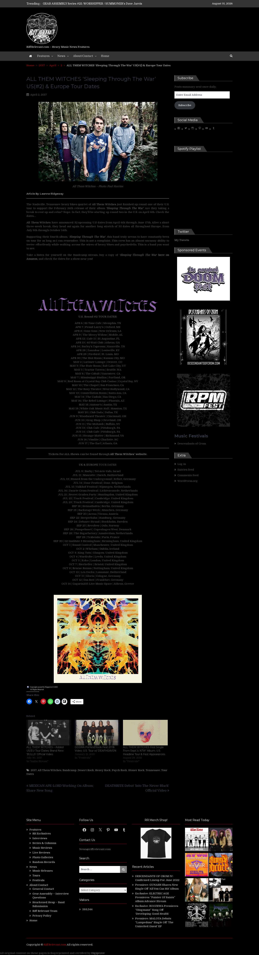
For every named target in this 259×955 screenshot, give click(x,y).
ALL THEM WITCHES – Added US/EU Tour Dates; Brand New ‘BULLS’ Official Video (45, 751)
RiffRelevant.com (55, 944)
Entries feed (185, 469)
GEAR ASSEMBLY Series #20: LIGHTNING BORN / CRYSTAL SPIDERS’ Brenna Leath (101, 3)
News (61, 56)
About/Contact (83, 56)
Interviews (39, 838)
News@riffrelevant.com (95, 849)
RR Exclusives (41, 833)
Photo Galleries (42, 857)
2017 (34, 770)
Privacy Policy (41, 915)
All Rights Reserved (37, 689)
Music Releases (42, 870)
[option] (96, 4)
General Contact (43, 888)
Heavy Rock (103, 770)
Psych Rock (119, 770)
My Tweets (181, 240)
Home (105, 56)
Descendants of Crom (191, 443)
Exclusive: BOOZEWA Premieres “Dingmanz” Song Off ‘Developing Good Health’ (156, 909)
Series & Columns (44, 843)
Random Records (43, 862)
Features (43, 56)
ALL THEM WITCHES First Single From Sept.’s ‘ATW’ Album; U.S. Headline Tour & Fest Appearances (144, 751)
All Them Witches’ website (128, 454)
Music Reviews (42, 847)
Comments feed (188, 475)
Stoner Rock (136, 770)
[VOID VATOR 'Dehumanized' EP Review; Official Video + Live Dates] (196, 865)
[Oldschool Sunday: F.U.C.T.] (221, 890)
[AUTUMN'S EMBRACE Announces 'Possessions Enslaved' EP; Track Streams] (221, 865)
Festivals (38, 880)
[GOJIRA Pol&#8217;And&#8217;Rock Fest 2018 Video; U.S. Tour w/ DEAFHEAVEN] (97, 732)
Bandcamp (69, 770)
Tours (36, 875)
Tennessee (153, 770)
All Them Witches (49, 770)
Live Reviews (41, 852)
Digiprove (98, 953)
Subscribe (184, 105)
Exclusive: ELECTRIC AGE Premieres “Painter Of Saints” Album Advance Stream (155, 897)
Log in (181, 464)
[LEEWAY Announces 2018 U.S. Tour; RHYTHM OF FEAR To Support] (196, 915)
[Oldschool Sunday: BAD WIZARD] (196, 890)
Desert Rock (86, 770)
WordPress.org (187, 481)
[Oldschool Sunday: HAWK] (221, 840)
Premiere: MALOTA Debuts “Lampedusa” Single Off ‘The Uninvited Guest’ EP (154, 922)
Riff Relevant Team (44, 911)
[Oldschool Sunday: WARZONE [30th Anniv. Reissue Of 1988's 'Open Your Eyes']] (196, 840)
